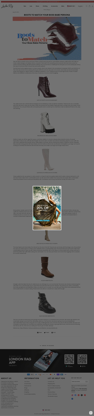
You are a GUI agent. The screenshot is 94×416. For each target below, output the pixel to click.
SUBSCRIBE (40, 220)
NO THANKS (46, 220)
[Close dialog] (60, 188)
